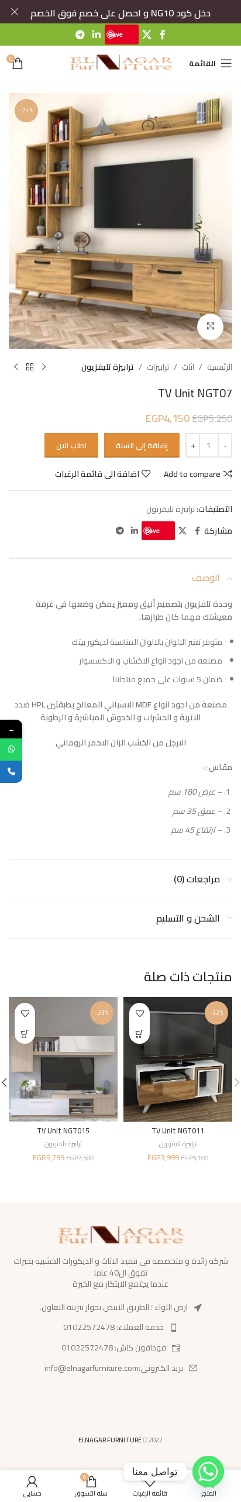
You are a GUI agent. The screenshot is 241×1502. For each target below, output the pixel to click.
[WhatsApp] (11, 749)
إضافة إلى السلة (142, 445)
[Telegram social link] (79, 34)
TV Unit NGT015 (63, 1130)
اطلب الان (71, 445)
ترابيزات (158, 366)
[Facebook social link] (163, 34)
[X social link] (147, 34)
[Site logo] (120, 62)
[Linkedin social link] (96, 34)
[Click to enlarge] (210, 327)
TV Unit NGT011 (178, 1130)
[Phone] (11, 772)
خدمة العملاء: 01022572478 (113, 1327)
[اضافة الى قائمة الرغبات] (139, 1013)
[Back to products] (30, 367)
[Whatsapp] (208, 1471)
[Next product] (16, 367)
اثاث (188, 366)
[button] (139, 1033)
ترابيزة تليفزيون (107, 366)
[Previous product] (44, 367)
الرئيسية (219, 366)
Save (115, 34)
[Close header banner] (14, 11)
